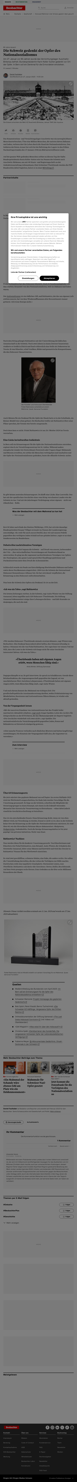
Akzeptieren (49, 278)
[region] (38, 248)
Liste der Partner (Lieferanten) (23, 272)
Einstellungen (28, 278)
